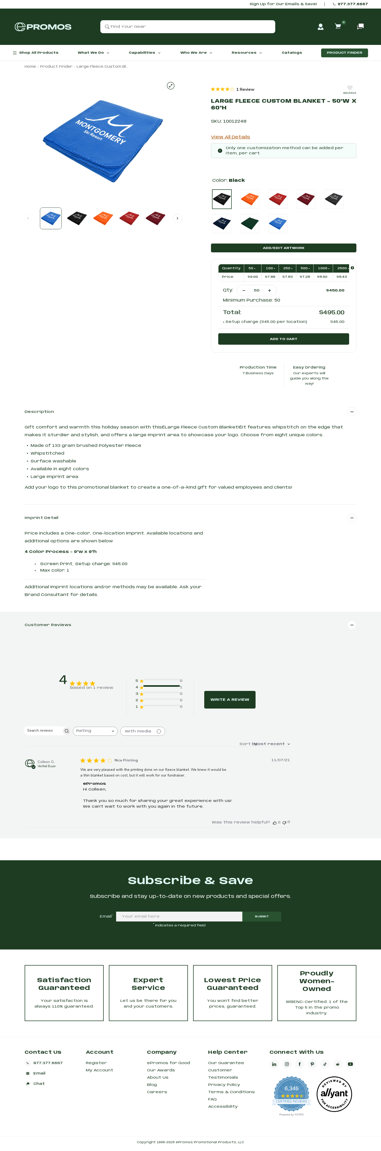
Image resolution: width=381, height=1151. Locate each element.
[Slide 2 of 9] (77, 218)
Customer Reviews (48, 625)
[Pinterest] (312, 1064)
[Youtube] (350, 1064)
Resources (244, 52)
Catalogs (292, 52)
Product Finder (344, 52)
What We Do (91, 52)
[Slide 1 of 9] (51, 218)
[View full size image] (170, 85)
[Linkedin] (274, 1064)
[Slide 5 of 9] (155, 218)
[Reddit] (337, 1064)
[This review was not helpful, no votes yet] (284, 822)
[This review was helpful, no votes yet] (275, 822)
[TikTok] (325, 1064)
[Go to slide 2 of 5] (177, 218)
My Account (99, 1070)
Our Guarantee (226, 1063)
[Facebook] (299, 1064)
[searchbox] (43, 730)
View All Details (230, 137)
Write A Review (229, 700)
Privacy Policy (224, 1085)
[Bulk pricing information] (352, 267)
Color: (228, 180)
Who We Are (193, 52)
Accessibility (223, 1106)
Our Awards (161, 1070)
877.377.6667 (353, 4)
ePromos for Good (168, 1063)
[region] (233, 89)
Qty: (228, 290)
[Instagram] (287, 1064)
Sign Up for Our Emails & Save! (283, 4)
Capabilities (142, 52)
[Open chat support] (360, 26)
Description (39, 412)
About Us (157, 1077)
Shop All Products (39, 52)
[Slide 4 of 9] (129, 218)
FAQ (212, 1099)
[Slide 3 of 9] (103, 218)
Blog (152, 1085)
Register (96, 1063)
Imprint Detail (42, 518)
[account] (320, 26)
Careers (157, 1092)
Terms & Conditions (231, 1092)
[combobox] (95, 731)
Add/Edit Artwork (284, 248)
